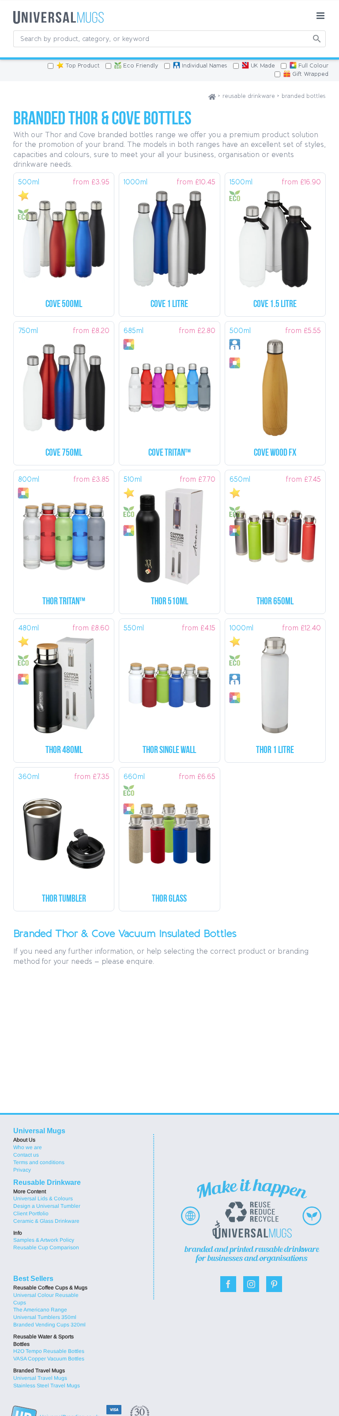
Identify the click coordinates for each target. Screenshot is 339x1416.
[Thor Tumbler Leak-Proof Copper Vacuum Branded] (64, 830)
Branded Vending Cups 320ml (49, 1325)
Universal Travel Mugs (40, 1378)
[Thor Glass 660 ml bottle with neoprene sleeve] (169, 830)
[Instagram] (251, 1284)
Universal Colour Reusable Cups (46, 1299)
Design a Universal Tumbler (46, 1206)
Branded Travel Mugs (39, 1370)
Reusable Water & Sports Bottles (43, 1340)
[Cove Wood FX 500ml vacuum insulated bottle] (275, 384)
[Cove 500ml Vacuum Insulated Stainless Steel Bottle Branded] (64, 235)
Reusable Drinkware (47, 1182)
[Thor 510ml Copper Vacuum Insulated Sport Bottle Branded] (169, 533)
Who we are (27, 1147)
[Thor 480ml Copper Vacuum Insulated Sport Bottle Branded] (64, 681)
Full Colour (313, 65)
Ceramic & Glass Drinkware (46, 1221)
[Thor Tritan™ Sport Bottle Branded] (64, 533)
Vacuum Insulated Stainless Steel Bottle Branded (63, 305)
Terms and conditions (38, 1162)
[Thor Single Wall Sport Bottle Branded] (169, 681)
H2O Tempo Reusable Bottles (48, 1351)
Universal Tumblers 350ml (44, 1317)
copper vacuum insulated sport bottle (275, 750)
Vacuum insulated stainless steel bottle (275, 305)
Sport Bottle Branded (169, 453)
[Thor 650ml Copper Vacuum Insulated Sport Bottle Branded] (275, 533)
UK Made (263, 65)
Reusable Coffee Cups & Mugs (50, 1288)
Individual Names (204, 65)
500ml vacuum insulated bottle (275, 453)
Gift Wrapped (310, 74)
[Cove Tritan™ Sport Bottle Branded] (169, 384)
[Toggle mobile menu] (321, 15)
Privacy (22, 1170)
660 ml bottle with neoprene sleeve (169, 899)
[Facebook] (228, 1284)
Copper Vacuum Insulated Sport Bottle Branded (169, 602)
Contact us (26, 1155)
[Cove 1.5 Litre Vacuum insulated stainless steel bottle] (275, 235)
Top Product (82, 65)
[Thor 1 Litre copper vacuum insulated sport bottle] (275, 681)
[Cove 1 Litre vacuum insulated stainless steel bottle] (169, 235)
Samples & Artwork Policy (43, 1240)
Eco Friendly (140, 65)
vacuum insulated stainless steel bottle (169, 305)
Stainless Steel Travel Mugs (46, 1385)
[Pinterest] (274, 1284)
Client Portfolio (31, 1213)
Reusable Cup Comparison (46, 1247)
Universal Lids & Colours (43, 1198)
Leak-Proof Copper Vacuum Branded (64, 899)
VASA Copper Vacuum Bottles (48, 1359)
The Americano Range (40, 1310)
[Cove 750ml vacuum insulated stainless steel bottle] (64, 384)
